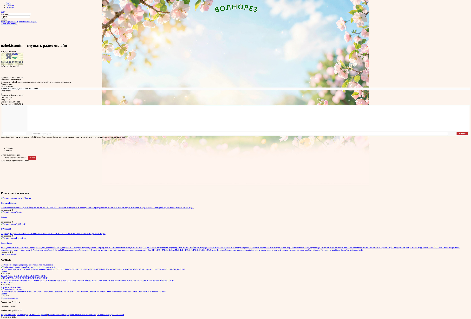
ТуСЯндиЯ (6, 229)
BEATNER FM (7, 282)
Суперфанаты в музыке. (11, 287)
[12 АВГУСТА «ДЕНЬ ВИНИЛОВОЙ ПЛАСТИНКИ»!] (25, 278)
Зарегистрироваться (9, 21)
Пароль (4, 16)
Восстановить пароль (28, 21)
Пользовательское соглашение (83, 315)
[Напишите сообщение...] (240, 133)
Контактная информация (58, 315)
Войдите (32, 158)
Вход (3, 12)
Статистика (6, 91)
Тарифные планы (8, 315)
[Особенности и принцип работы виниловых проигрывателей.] (28, 267)
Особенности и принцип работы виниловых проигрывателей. (27, 265)
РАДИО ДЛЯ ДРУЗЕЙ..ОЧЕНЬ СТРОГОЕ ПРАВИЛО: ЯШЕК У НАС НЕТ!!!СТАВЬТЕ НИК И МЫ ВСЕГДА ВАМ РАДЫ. (53, 234)
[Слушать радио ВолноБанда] (13, 238)
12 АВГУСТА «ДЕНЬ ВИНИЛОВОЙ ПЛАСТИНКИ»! (24, 276)
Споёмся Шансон (8, 203)
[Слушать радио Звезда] (11, 212)
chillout (4, 271)
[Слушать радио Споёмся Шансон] (16, 198)
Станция (4, 14)
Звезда (4, 217)
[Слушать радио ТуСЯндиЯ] (13, 224)
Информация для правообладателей (32, 315)
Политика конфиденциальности (110, 315)
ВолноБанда (6, 243)
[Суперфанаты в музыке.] (12, 289)
